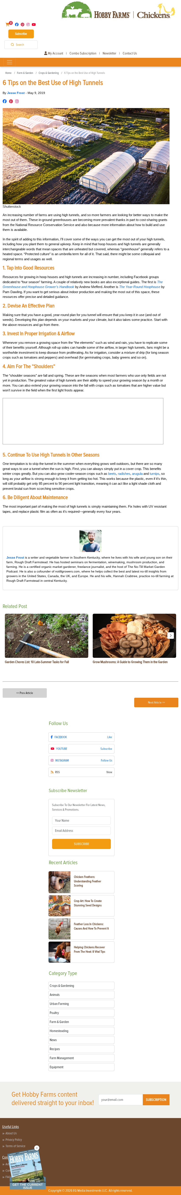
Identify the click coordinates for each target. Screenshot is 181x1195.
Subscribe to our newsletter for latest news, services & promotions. (78, 807)
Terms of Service (15, 1146)
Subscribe (21, 34)
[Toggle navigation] (9, 62)
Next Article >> (156, 702)
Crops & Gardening (49, 73)
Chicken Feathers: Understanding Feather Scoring (87, 881)
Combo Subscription (83, 53)
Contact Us (130, 53)
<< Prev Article (24, 693)
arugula (137, 473)
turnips (154, 473)
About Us (11, 1133)
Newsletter (109, 53)
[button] (170, 635)
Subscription (156, 1100)
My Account (55, 53)
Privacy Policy (14, 1140)
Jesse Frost (16, 93)
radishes (124, 473)
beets (112, 473)
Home (8, 73)
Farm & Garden (25, 73)
